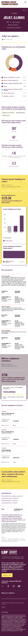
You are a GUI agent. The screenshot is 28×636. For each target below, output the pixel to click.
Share (24, 10)
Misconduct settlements (14, 27)
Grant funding (16, 22)
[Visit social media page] (3, 586)
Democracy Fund (19, 558)
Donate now (7, 575)
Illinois (14, 13)
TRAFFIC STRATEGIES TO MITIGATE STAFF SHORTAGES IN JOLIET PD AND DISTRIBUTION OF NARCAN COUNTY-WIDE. (13, 309)
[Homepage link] (9, 3)
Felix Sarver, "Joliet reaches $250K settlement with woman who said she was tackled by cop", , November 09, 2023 (13, 540)
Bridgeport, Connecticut (8, 112)
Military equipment (13, 24)
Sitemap (3, 607)
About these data (7, 39)
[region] (14, 312)
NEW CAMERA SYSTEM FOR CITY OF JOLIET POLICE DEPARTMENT (14, 332)
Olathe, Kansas (6, 115)
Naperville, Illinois (20, 112)
